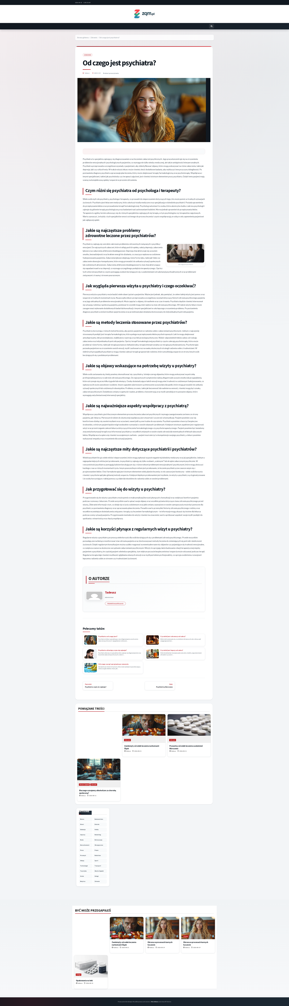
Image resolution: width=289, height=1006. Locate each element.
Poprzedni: (95, 685)
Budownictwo (99, 819)
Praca (82, 850)
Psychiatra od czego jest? (107, 636)
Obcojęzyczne (99, 845)
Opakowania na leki (84, 980)
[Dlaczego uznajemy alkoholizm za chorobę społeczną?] (98, 773)
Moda (81, 840)
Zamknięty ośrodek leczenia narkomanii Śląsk (124, 943)
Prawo (96, 850)
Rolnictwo (98, 855)
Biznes (82, 819)
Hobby (97, 829)
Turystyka (83, 871)
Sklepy (82, 860)
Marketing (98, 835)
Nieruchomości (84, 845)
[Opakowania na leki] (91, 966)
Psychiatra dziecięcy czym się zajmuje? (112, 650)
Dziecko (97, 824)
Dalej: (164, 685)
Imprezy (82, 835)
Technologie (84, 866)
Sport (96, 860)
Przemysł (83, 855)
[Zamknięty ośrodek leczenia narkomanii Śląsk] (143, 728)
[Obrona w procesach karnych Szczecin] (162, 928)
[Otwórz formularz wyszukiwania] (211, 26)
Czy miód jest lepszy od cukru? (171, 650)
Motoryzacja (98, 840)
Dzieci (82, 824)
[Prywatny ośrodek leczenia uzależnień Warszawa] (189, 728)
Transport (98, 866)
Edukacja (82, 829)
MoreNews (154, 1002)
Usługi (96, 876)
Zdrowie (87, 55)
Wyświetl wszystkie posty (115, 603)
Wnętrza (82, 881)
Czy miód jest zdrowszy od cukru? (172, 636)
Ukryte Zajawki (84, 784)
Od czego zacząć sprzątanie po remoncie (113, 664)
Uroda (82, 876)
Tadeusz (87, 73)
